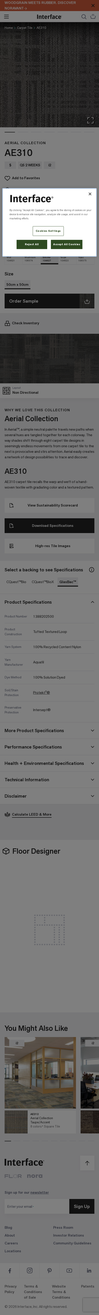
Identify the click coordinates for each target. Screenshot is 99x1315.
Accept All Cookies (66, 244)
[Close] (90, 194)
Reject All (32, 244)
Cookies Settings (48, 231)
